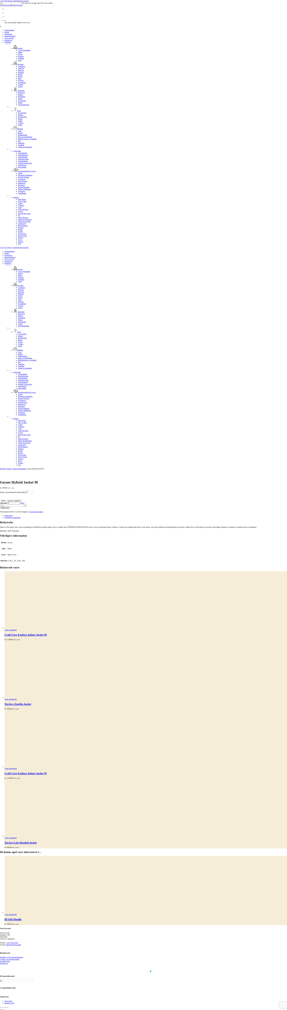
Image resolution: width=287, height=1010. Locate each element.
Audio (20, 394)
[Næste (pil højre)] (3, 1009)
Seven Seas (22, 455)
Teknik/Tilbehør (23, 409)
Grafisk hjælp (5, 961)
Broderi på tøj (9, 1003)
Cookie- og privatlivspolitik (9, 959)
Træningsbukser (23, 326)
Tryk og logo (9, 259)
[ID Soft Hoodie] (145, 885)
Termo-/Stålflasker (24, 411)
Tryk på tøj (8, 1001)
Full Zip (21, 290)
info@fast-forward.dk (13, 945)
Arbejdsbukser (23, 376)
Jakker (20, 273)
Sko (19, 362)
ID (19, 437)
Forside (2, 469)
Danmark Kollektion (25, 396)
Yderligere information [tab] (12, 518)
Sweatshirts (22, 304)
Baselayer (21, 314)
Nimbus (21, 449)
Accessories (22, 334)
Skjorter (21, 302)
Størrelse (3, 503)
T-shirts (20, 306)
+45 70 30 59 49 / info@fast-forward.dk (14, 1)
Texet (20, 461)
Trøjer (20, 346)
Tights (20, 324)
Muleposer (21, 404)
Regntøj (21, 278)
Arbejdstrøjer (22, 374)
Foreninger (8, 255)
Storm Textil (22, 457)
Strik (19, 300)
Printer (20, 451)
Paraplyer (21, 406)
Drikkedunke (22, 356)
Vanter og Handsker (25, 368)
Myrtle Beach (23, 447)
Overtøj (8, 469)
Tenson (20, 463)
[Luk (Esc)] (8, 1007)
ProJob (20, 453)
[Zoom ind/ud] (1, 1007)
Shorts (20, 320)
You (19, 465)
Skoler (6, 253)
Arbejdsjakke (22, 378)
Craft (20, 429)
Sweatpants (22, 322)
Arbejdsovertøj (23, 380)
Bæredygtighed (9, 257)
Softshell (21, 280)
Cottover (21, 427)
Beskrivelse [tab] (8, 516)
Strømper (21, 364)
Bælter (20, 354)
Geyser (20, 433)
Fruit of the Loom (24, 435)
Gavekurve (22, 400)
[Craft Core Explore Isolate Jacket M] (145, 600)
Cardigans (21, 288)
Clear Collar (22, 423)
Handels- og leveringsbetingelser (11, 957)
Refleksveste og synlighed (27, 360)
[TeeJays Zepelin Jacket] (145, 669)
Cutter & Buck (23, 431)
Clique (20, 425)
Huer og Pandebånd (25, 358)
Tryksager (21, 413)
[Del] (5, 1007)
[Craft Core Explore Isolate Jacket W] (145, 739)
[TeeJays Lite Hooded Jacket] (145, 808)
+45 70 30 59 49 (12, 943)
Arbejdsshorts (23, 382)
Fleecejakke (22, 388)
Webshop (7, 263)
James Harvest (23, 439)
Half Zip (21, 292)
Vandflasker (22, 415)
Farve (3, 501)
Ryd (22, 503)
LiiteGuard (22, 445)
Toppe (20, 308)
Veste (20, 282)
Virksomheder (9, 251)
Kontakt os (8, 261)
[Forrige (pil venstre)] (1, 1009)
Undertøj (21, 366)
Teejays (20, 459)
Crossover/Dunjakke (19, 469)
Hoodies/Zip (22, 338)
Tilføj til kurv (5, 508)
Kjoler (20, 296)
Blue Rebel (22, 421)
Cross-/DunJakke (24, 271)
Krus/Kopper (22, 402)
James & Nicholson (25, 441)
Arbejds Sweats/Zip (25, 384)
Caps (20, 352)
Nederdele (21, 318)
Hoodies (21, 294)
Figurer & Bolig (23, 398)
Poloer (20, 298)
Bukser (20, 316)
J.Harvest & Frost (24, 443)
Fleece (20, 276)
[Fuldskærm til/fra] (3, 1007)
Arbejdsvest (22, 386)
